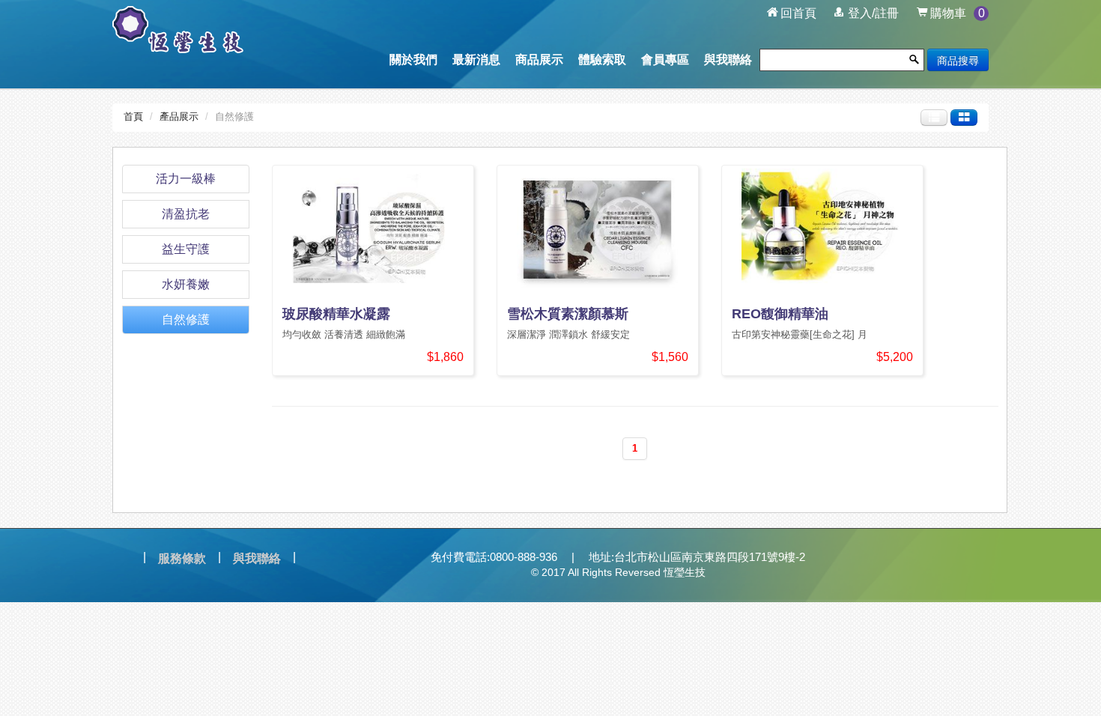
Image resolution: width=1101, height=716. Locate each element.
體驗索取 (602, 59)
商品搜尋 (958, 59)
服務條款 (182, 558)
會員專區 (665, 59)
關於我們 (413, 59)
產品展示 (179, 116)
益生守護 (186, 249)
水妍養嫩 (186, 284)
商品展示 (539, 59)
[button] (866, 13)
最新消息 (476, 59)
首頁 (133, 116)
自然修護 (186, 319)
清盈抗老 (186, 213)
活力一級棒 (186, 178)
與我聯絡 (728, 59)
